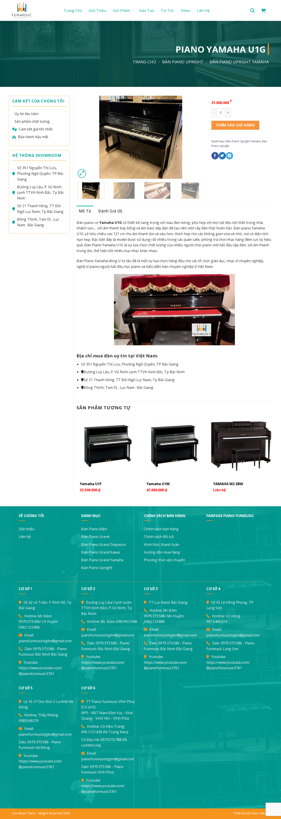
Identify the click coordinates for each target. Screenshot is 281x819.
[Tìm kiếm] (252, 10)
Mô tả (85, 211)
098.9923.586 (126, 621)
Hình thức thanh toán (161, 544)
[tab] (85, 211)
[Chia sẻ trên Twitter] (222, 155)
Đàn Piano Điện (94, 528)
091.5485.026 (216, 621)
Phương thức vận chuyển (164, 560)
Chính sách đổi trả (159, 536)
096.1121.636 (91, 731)
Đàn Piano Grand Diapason (103, 544)
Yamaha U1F (90, 483)
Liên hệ (203, 10)
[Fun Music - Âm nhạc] (33, 10)
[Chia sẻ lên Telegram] (229, 155)
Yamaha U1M (158, 483)
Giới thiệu (97, 10)
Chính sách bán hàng (161, 528)
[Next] (197, 137)
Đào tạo (146, 10)
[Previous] (84, 137)
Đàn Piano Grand (95, 536)
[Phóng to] (82, 173)
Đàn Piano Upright (183, 61)
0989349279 (28, 720)
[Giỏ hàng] (263, 10)
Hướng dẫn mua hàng (162, 552)
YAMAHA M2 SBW (228, 483)
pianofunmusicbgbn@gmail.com (45, 640)
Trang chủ (73, 10)
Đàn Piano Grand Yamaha (102, 560)
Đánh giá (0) (110, 211)
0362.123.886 (29, 627)
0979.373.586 (29, 621)
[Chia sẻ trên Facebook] (215, 155)
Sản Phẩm (121, 10)
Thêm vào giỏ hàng (235, 125)
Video (185, 10)
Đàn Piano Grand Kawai (100, 552)
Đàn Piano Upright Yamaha (239, 61)
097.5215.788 (110, 739)
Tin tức (167, 10)
